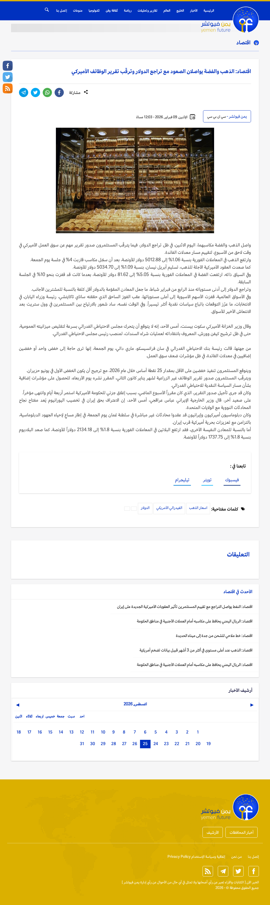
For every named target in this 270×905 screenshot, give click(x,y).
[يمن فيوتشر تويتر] (8, 77)
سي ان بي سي (216, 116)
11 (92, 732)
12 (82, 732)
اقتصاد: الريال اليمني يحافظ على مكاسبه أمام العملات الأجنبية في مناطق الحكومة (194, 620)
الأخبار (193, 10)
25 (145, 743)
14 (61, 732)
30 (92, 743)
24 (155, 743)
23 (166, 743)
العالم (166, 10)
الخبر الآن (253, 882)
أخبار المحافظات (241, 832)
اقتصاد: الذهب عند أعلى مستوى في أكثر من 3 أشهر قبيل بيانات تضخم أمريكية (195, 649)
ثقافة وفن (112, 10)
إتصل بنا (61, 10)
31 (82, 743)
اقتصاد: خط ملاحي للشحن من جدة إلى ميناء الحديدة (214, 635)
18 (19, 732)
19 (208, 743)
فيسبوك (232, 480)
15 (50, 732)
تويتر (207, 480)
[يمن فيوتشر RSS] (8, 88)
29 (103, 743)
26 (134, 743)
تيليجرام (182, 480)
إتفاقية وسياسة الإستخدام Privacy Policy (196, 856)
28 (113, 743)
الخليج (180, 10)
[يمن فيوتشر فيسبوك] (8, 66)
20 (198, 743)
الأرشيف (213, 832)
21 (187, 743)
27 (124, 743)
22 (177, 743)
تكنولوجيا (94, 10)
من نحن (236, 856)
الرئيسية (209, 10)
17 (29, 732)
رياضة (128, 10)
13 (71, 732)
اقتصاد (243, 42)
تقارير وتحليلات (147, 10)
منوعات (78, 10)
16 (40, 732)
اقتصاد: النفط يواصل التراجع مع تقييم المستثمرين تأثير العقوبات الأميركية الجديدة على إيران (184, 606)
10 (103, 732)
